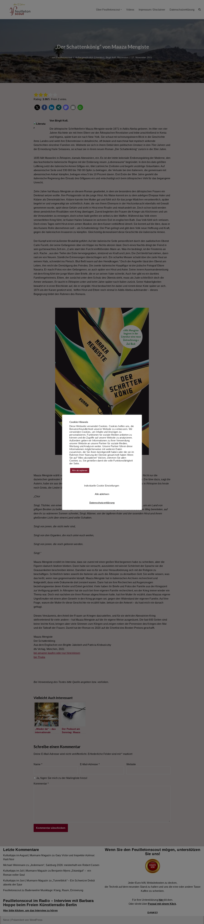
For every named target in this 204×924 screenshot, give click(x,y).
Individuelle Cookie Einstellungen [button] (101, 485)
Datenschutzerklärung (102, 502)
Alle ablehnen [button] (102, 494)
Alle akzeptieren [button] (79, 470)
